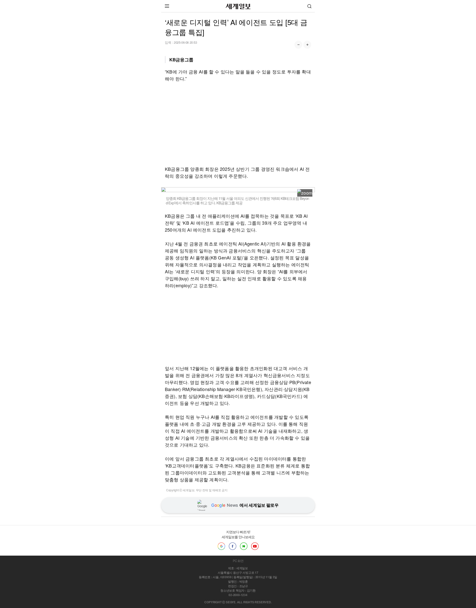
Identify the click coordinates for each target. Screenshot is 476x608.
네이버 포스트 (243, 546)
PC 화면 (238, 560)
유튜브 (255, 546)
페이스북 (232, 546)
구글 (221, 546)
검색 (309, 6)
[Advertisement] (238, 123)
